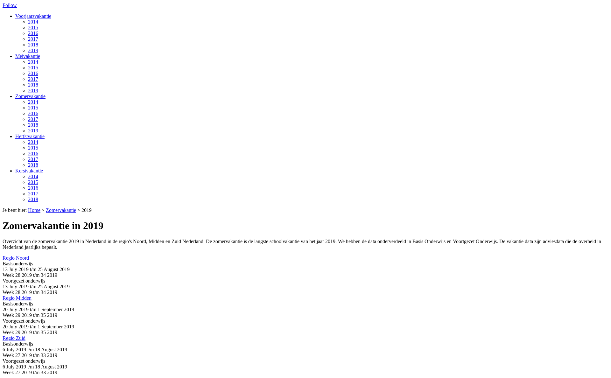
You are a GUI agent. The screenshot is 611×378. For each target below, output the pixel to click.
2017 (33, 39)
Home (34, 210)
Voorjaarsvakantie (33, 16)
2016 (33, 33)
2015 (33, 27)
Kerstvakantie (29, 170)
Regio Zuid (14, 338)
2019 (33, 50)
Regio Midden (17, 298)
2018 (33, 44)
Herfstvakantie (30, 136)
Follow (10, 5)
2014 (33, 21)
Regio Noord (16, 258)
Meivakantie (27, 56)
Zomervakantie (30, 96)
